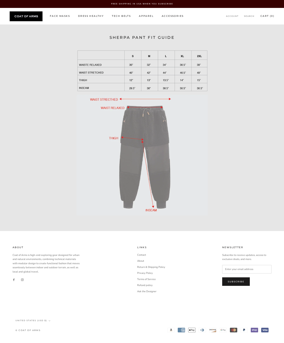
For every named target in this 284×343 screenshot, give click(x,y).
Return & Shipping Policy (151, 267)
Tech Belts (121, 15)
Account (232, 16)
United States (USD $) (31, 320)
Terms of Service (146, 279)
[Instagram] (22, 280)
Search (249, 16)
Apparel (146, 15)
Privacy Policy (145, 273)
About (140, 261)
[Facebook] (14, 280)
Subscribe (236, 281)
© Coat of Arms (28, 330)
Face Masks (60, 15)
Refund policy (145, 285)
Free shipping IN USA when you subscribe (142, 4)
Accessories (173, 15)
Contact (141, 255)
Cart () (267, 15)
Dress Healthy (91, 15)
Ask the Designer (146, 291)
